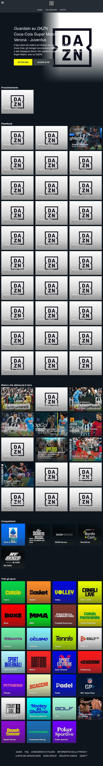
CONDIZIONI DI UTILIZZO (43, 751)
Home (39, 10)
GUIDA (19, 751)
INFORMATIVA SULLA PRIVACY (72, 751)
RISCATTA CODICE (68, 755)
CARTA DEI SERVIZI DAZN (28, 755)
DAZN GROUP (50, 755)
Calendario (51, 10)
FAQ (27, 751)
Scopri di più (43, 62)
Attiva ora (23, 62)
